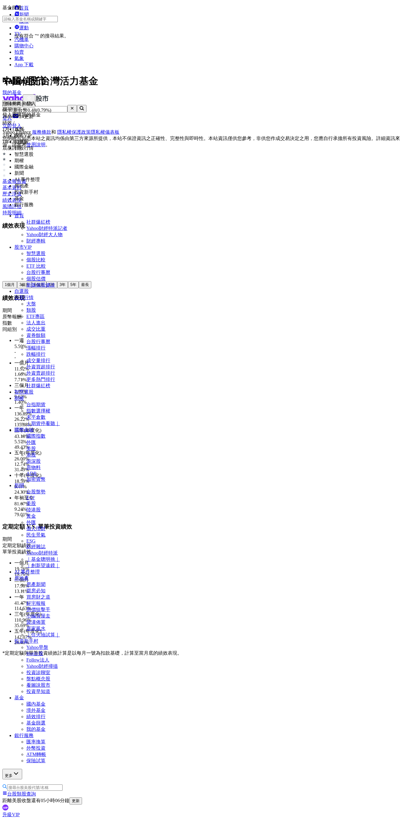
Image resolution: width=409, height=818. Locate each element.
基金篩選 (36, 722)
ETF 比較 (36, 266)
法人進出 (36, 322)
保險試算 (36, 760)
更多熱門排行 (40, 379)
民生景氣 (36, 534)
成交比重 (36, 329)
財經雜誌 (36, 546)
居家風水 (36, 628)
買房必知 (36, 590)
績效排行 (36, 716)
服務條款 (41, 132)
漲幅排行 (36, 347)
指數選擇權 (38, 410)
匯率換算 (36, 741)
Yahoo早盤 (37, 647)
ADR (31, 473)
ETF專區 (35, 316)
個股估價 (36, 278)
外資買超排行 (40, 366)
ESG (31, 540)
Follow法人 (37, 659)
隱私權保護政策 (74, 132)
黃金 (31, 516)
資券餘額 (36, 335)
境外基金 (36, 710)
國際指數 (36, 436)
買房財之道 (38, 596)
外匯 (31, 442)
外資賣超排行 (40, 373)
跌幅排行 (36, 354)
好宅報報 (36, 603)
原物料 (33, 467)
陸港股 (33, 509)
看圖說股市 (38, 685)
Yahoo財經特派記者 (46, 228)
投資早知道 (38, 691)
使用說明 (36, 144)
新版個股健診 (40, 284)
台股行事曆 (38, 272)
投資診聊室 (38, 672)
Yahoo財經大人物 (44, 234)
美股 (31, 448)
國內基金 (36, 703)
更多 (9, 775)
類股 (31, 310)
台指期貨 (36, 404)
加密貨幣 (36, 479)
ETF (30, 497)
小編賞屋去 (38, 615)
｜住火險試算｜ (43, 634)
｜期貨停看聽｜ (43, 423)
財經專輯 (36, 240)
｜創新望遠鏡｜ (43, 565)
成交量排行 (38, 360)
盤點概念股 (38, 678)
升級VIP (11, 814)
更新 (76, 801)
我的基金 (36, 729)
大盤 (31, 303)
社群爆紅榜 (38, 222)
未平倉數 (36, 417)
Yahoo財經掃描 (42, 666)
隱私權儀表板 (105, 132)
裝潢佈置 (36, 622)
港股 (31, 454)
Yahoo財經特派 (42, 552)
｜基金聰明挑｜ (43, 559)
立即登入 (12, 125)
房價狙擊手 (38, 609)
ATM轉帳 (36, 754)
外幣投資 (36, 748)
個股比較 (36, 259)
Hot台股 (34, 653)
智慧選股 (36, 253)
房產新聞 (36, 584)
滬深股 (33, 461)
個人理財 (36, 528)
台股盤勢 (36, 491)
